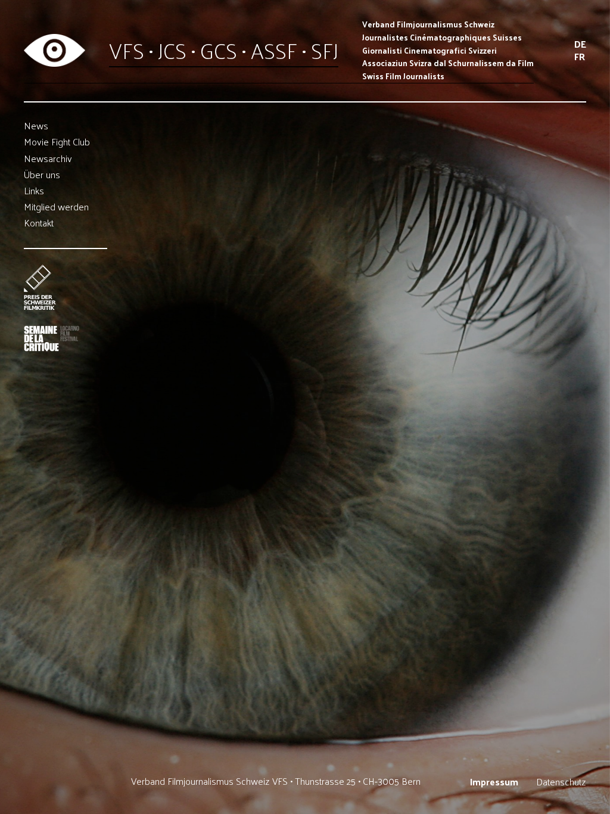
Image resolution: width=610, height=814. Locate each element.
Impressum (494, 782)
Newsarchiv (48, 158)
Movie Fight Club (57, 142)
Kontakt (39, 223)
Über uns (42, 175)
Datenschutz (561, 782)
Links (34, 191)
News (36, 126)
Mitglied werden (56, 207)
